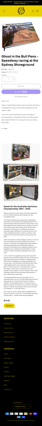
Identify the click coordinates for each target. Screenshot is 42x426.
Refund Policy (8, 332)
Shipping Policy (9, 341)
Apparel (6, 380)
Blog (5, 385)
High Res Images (9, 376)
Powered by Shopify (29, 420)
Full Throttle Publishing (18, 420)
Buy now (9, 305)
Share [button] (5, 128)
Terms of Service (9, 337)
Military (6, 367)
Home (6, 354)
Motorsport (7, 358)
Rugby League (8, 363)
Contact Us (8, 323)
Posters (6, 371)
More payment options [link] (21, 96)
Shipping (3, 72)
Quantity (4, 75)
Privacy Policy (8, 328)
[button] (4, 11)
